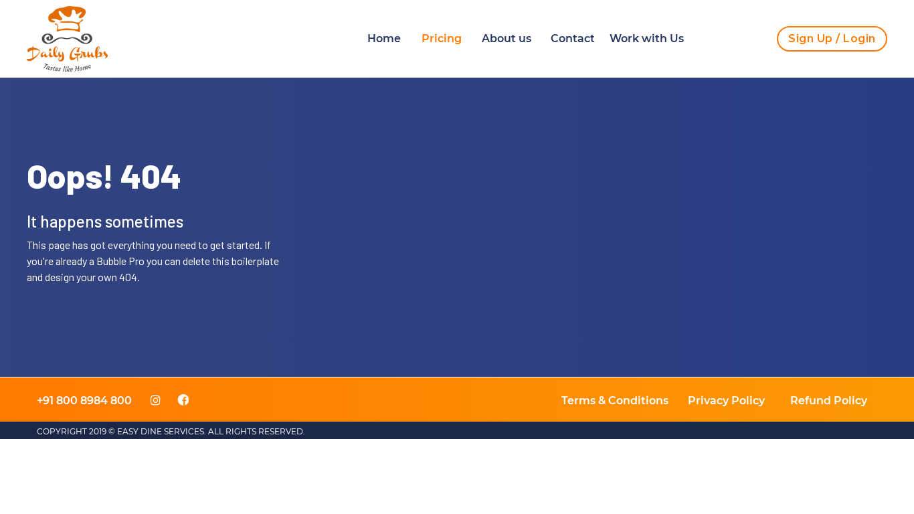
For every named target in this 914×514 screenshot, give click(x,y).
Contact (573, 38)
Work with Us (647, 38)
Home (384, 38)
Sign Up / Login (832, 38)
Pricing (442, 38)
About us (506, 38)
